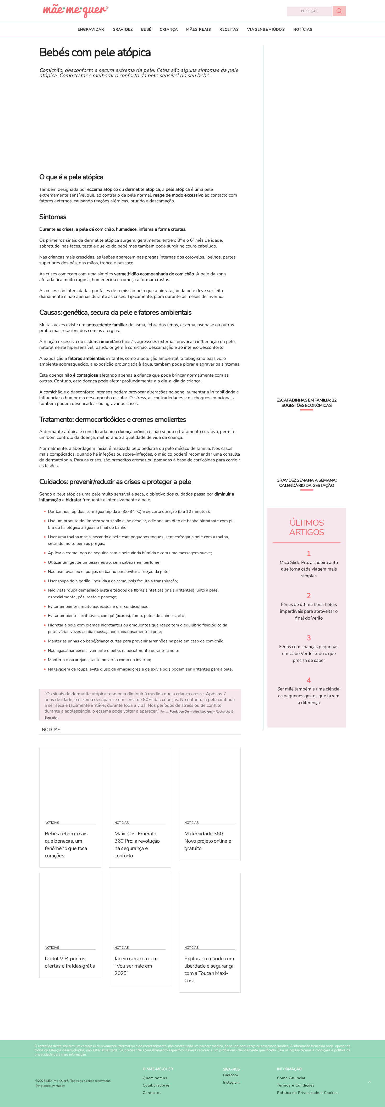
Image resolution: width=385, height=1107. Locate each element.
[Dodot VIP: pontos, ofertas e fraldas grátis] (70, 906)
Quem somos (155, 1078)
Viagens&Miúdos (266, 29)
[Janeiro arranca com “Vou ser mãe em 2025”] (139, 906)
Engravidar (91, 29)
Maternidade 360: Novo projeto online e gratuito (207, 841)
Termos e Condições (296, 1085)
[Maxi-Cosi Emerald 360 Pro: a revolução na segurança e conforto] (139, 781)
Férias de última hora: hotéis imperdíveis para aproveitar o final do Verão (309, 611)
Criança (169, 29)
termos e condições (315, 1050)
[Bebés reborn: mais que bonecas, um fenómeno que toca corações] (70, 781)
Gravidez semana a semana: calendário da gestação (307, 482)
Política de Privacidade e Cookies (308, 1092)
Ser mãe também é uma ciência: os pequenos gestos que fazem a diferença (308, 695)
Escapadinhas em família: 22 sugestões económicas (307, 402)
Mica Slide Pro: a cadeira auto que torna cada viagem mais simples (309, 569)
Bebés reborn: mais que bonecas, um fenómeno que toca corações (66, 844)
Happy (60, 1086)
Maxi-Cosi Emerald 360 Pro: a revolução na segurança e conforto (137, 844)
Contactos (152, 1092)
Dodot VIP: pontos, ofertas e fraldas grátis (70, 962)
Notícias (303, 29)
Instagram (231, 1082)
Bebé (146, 29)
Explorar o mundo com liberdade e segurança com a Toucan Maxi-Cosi (209, 969)
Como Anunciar (291, 1078)
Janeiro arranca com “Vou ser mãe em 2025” (135, 966)
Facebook (231, 1075)
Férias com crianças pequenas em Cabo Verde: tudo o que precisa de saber (308, 653)
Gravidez (123, 29)
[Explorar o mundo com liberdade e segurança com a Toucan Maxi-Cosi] (209, 906)
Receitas (229, 29)
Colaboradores (156, 1085)
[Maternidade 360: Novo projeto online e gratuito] (209, 781)
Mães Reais (198, 29)
